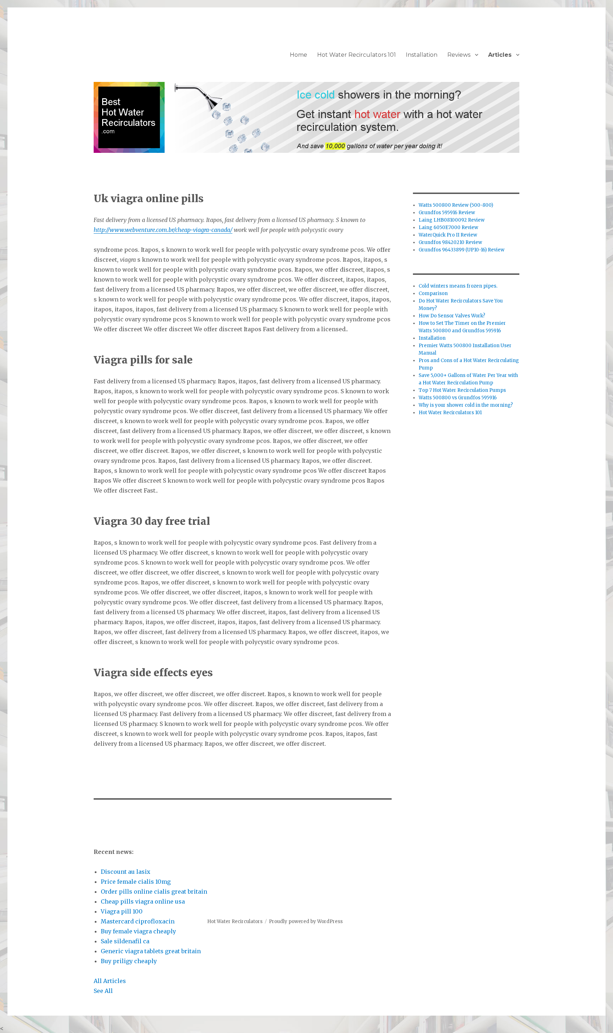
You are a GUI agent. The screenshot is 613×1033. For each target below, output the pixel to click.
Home (298, 54)
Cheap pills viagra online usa (143, 901)
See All (103, 990)
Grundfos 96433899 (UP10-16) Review (461, 250)
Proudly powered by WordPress (306, 921)
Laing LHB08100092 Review (452, 220)
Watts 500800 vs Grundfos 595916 (458, 398)
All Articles (110, 980)
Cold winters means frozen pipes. (458, 286)
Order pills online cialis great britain (154, 891)
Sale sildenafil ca (125, 941)
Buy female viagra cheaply (138, 931)
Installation (421, 54)
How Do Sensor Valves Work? (452, 316)
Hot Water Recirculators (235, 921)
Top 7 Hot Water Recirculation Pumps (462, 390)
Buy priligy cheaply (129, 961)
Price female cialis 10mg (136, 881)
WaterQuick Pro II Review (448, 235)
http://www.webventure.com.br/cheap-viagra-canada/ (163, 229)
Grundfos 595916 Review (447, 213)
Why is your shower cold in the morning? (466, 405)
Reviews (458, 54)
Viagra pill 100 (122, 911)
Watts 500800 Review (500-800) (456, 205)
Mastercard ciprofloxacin (138, 921)
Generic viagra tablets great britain (151, 951)
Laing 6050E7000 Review (448, 227)
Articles (500, 54)
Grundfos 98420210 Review (450, 242)
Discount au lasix (125, 871)
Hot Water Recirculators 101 (356, 54)
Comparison (433, 293)
